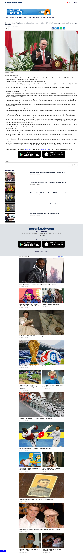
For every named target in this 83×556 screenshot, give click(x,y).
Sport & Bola (18, 17)
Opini (52, 17)
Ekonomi (12, 17)
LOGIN (75, 2)
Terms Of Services (35, 233)
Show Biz (38, 17)
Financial (8, 161)
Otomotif (25, 17)
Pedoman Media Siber (48, 233)
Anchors (59, 233)
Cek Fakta (43, 17)
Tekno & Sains (31, 17)
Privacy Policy (28, 233)
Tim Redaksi (55, 233)
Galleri (49, 17)
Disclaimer (41, 233)
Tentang (23, 233)
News (7, 17)
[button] (53, 28)
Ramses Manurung (13, 75)
